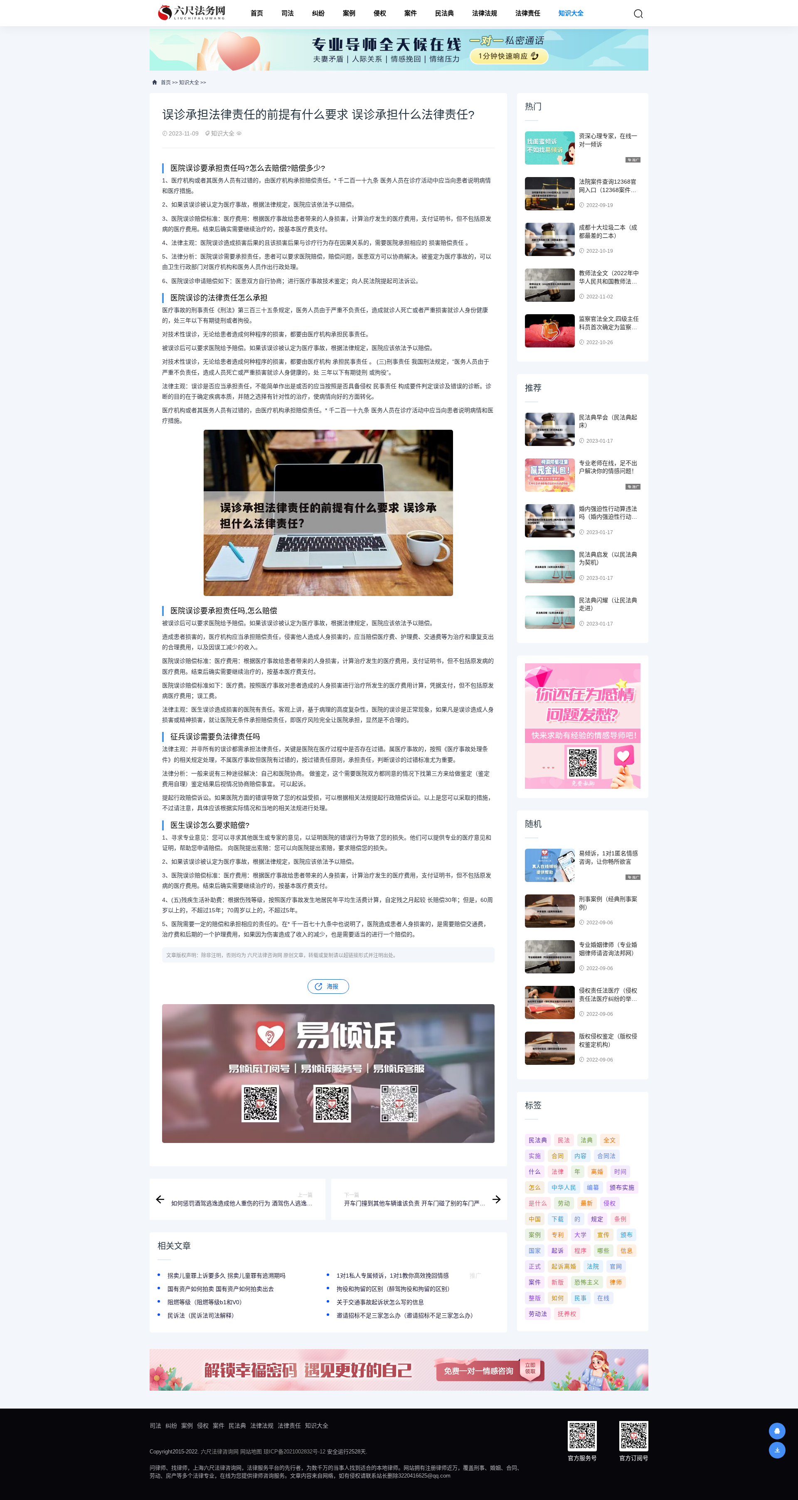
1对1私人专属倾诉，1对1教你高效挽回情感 (393, 1275)
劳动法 (538, 1313)
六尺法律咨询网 (220, 1451)
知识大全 (571, 13)
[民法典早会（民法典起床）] (550, 429)
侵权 (380, 13)
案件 (410, 13)
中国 (535, 1219)
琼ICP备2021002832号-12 (294, 1451)
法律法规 (484, 13)
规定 (597, 1219)
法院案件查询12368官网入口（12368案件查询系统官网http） (607, 189)
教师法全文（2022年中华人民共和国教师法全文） (609, 281)
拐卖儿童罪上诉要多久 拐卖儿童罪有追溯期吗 (226, 1275)
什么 (535, 1171)
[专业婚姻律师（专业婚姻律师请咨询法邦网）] (550, 956)
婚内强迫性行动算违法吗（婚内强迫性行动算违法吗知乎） (608, 516)
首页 (257, 13)
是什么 (538, 1203)
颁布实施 (622, 1187)
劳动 (564, 1203)
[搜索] (638, 13)
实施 (535, 1156)
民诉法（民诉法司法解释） (202, 1315)
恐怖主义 (586, 1282)
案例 (349, 13)
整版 (535, 1298)
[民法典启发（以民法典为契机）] (550, 566)
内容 (580, 1156)
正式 (535, 1266)
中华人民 (564, 1187)
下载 (558, 1219)
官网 (616, 1266)
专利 (558, 1235)
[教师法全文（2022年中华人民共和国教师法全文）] (550, 285)
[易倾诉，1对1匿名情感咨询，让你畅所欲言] (550, 865)
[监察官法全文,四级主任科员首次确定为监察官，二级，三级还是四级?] (550, 330)
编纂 (593, 1187)
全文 (609, 1140)
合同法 (606, 1156)
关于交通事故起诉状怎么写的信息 (380, 1302)
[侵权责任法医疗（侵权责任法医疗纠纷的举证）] (550, 1002)
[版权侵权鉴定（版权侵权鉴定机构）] (550, 1048)
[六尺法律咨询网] (193, 13)
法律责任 (527, 13)
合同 (558, 1156)
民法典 (444, 13)
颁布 (627, 1235)
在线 (603, 1298)
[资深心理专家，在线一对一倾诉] (550, 148)
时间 (620, 1171)
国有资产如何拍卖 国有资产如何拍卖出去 (220, 1289)
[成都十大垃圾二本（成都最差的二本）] (550, 239)
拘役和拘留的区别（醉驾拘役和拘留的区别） (395, 1289)
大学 (580, 1235)
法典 (587, 1140)
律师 (616, 1282)
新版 (558, 1282)
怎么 (535, 1187)
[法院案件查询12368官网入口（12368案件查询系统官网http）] (550, 193)
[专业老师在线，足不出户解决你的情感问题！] (550, 475)
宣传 (603, 1235)
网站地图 (251, 1451)
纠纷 (318, 13)
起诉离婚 (564, 1266)
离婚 (597, 1171)
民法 (564, 1140)
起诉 (558, 1250)
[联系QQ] (777, 1431)
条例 (620, 1219)
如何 (558, 1298)
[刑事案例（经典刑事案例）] (550, 911)
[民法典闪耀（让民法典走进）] (550, 612)
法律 (558, 1171)
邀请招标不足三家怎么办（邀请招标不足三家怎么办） (406, 1315)
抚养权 (567, 1313)
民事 (580, 1298)
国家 (535, 1250)
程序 (580, 1250)
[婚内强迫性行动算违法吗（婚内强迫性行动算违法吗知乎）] (550, 520)
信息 (627, 1250)
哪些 (603, 1250)
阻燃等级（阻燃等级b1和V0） (206, 1302)
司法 (287, 13)
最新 (587, 1203)
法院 (593, 1266)
